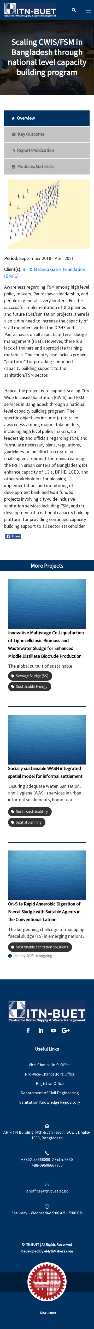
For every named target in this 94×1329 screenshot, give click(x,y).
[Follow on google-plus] (66, 1030)
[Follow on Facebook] (28, 1030)
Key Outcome (30, 134)
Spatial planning (29, 822)
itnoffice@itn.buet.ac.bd (47, 1191)
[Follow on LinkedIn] (41, 1030)
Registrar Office (50, 1083)
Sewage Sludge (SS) (32, 675)
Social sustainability (32, 811)
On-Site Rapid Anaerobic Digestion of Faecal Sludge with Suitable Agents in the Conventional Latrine (44, 911)
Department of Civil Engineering (50, 1092)
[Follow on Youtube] (53, 1030)
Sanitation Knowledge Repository (49, 1102)
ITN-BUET (32, 1244)
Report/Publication (35, 150)
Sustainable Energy (31, 686)
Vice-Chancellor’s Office (49, 1064)
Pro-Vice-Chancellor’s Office (50, 1074)
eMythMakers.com (58, 1251)
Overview (25, 118)
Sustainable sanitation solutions (42, 947)
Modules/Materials (35, 166)
